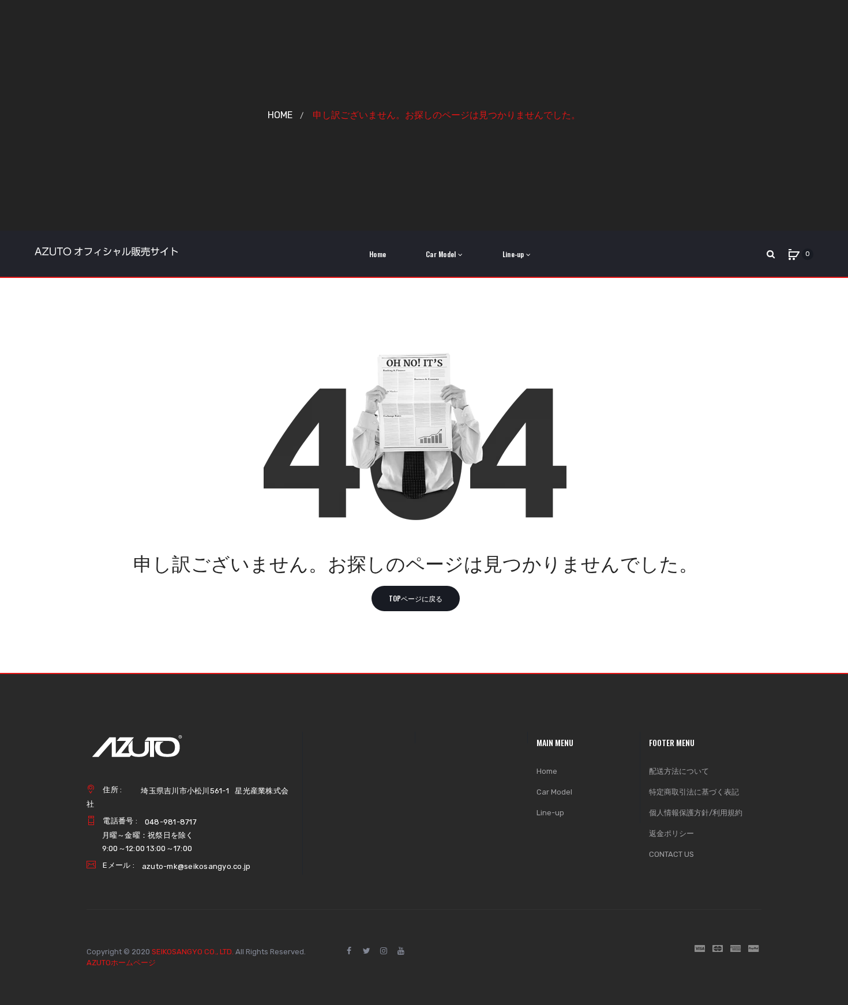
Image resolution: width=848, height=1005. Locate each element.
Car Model (554, 792)
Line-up (550, 812)
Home (546, 771)
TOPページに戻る (415, 598)
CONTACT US (671, 854)
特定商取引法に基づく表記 (694, 792)
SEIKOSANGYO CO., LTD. (193, 951)
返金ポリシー (671, 833)
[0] (793, 254)
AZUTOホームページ (121, 962)
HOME (280, 115)
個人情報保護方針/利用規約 (695, 812)
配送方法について (679, 771)
